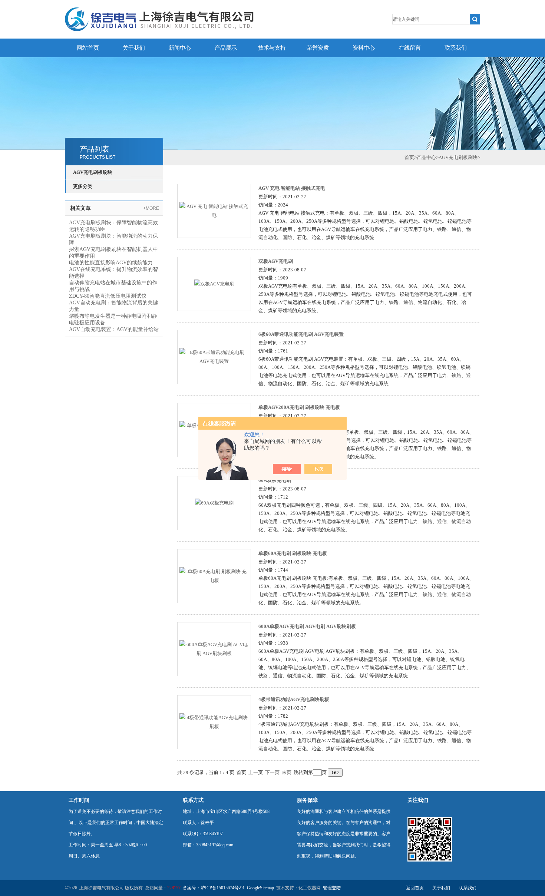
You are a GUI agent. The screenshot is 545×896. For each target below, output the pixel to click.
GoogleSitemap (260, 887)
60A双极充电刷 (274, 480)
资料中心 (364, 48)
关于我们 (134, 48)
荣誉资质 (318, 48)
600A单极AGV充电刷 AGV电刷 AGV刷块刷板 (307, 626)
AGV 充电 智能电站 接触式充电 (291, 188)
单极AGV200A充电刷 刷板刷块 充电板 (299, 407)
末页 (286, 772)
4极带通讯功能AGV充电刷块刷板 (293, 699)
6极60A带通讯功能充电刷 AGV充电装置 (301, 334)
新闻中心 (180, 48)
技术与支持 (272, 48)
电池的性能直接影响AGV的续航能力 (111, 262)
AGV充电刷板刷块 (92, 172)
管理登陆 (332, 887)
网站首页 (88, 48)
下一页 (272, 772)
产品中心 (426, 157)
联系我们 (456, 48)
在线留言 (410, 48)
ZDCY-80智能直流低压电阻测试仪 (107, 296)
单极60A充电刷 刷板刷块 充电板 (292, 553)
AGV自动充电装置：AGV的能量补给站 (114, 329)
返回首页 (415, 887)
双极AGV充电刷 (275, 261)
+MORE (151, 208)
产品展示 (226, 48)
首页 (409, 157)
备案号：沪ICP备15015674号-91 (214, 887)
